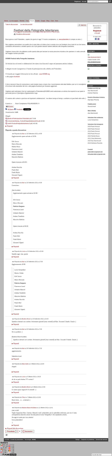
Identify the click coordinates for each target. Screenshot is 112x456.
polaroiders (28, 32)
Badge (78, 439)
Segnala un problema (87, 439)
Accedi (84, 1)
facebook (17, 76)
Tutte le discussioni (11, 24)
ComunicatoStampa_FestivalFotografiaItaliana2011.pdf (24, 121)
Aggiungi (83, 25)
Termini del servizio (101, 439)
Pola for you (55, 32)
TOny (23, 397)
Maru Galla (25, 364)
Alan (23, 133)
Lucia (23, 251)
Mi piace (10, 106)
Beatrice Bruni (26, 319)
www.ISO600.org (44, 74)
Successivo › (29, 431)
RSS (7, 435)
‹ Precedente (10, 431)
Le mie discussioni (26, 24)
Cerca (110, 1)
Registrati (77, 1)
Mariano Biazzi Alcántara (29, 407)
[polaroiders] (8, 34)
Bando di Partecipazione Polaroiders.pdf (20, 118)
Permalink (13, 134)
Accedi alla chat (96, 454)
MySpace (11, 109)
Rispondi (8, 126)
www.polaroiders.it (64, 39)
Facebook (19, 109)
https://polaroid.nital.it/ (94, 57)
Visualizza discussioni (23, 34)
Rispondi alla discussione (14, 428)
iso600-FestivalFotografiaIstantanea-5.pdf (20, 123)
